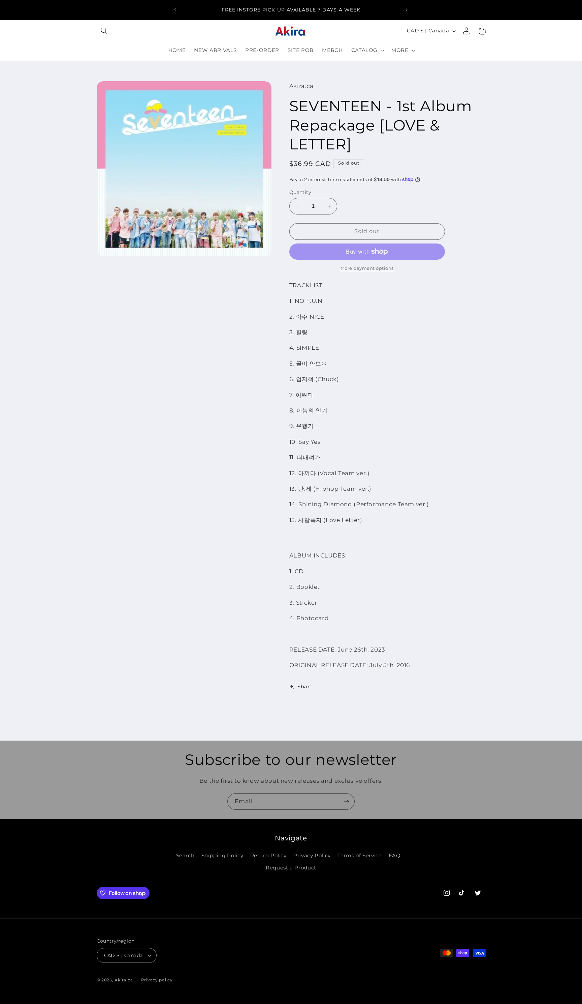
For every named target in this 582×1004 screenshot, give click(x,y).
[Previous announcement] (175, 9)
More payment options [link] (367, 268)
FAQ (395, 856)
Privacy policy (157, 980)
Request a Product (291, 868)
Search (185, 856)
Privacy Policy (312, 856)
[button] (104, 31)
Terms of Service (359, 856)
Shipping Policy (222, 856)
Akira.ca (124, 980)
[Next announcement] (406, 9)
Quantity (300, 192)
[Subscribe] (346, 801)
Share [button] (305, 687)
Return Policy (268, 856)
